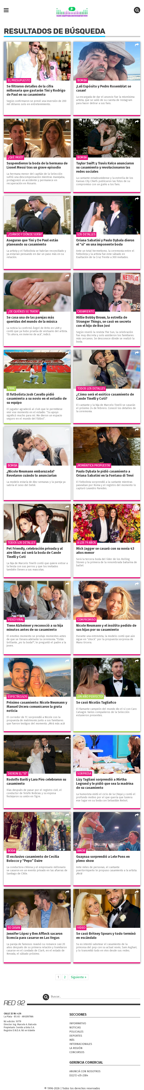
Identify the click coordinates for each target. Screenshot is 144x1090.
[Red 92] (72, 10)
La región (75, 1048)
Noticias (75, 1027)
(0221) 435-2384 (78, 1075)
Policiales (76, 1031)
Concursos (76, 1052)
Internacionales (80, 1044)
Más (71, 1039)
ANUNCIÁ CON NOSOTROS (84, 1071)
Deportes (75, 1035)
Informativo (77, 1023)
